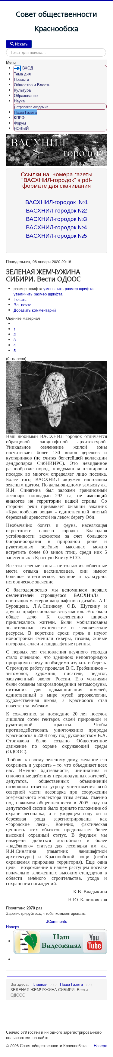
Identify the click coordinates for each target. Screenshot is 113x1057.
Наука (19, 101)
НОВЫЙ (21, 128)
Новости (21, 79)
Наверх (12, 926)
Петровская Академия (31, 106)
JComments (56, 921)
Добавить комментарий (35, 310)
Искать (21, 44)
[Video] (60, 941)
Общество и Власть (32, 84)
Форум (20, 123)
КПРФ (19, 117)
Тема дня (22, 74)
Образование (26, 95)
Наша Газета (25, 112)
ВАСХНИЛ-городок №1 (56, 202)
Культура (22, 90)
